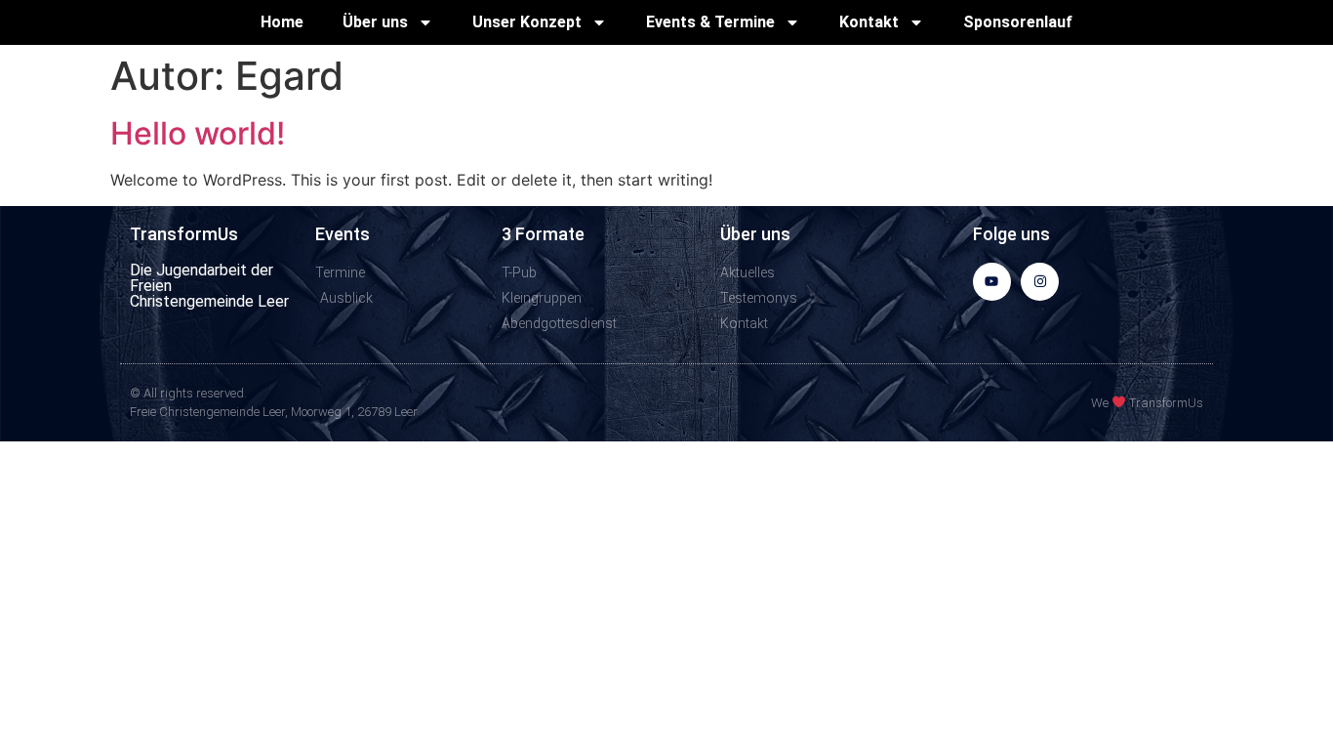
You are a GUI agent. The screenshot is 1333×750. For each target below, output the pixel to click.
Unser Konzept (527, 22)
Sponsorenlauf (1017, 22)
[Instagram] (1040, 282)
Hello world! (197, 133)
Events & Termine (710, 22)
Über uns (375, 22)
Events (342, 234)
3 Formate (543, 234)
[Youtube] (992, 282)
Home (282, 22)
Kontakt (869, 22)
